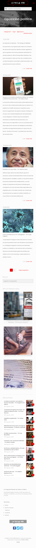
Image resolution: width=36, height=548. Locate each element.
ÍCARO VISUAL (25, 540)
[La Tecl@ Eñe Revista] (18, 3)
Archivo (7, 515)
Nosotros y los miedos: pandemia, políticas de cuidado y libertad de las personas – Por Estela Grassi (18, 98)
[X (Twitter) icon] (19, 542)
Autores (21, 32)
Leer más (29, 68)
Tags (13, 32)
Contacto (7, 512)
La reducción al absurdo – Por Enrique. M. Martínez (16, 43)
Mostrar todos (28, 33)
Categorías (7, 32)
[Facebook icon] (17, 542)
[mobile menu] (33, 3)
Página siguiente (23, 270)
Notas (6, 505)
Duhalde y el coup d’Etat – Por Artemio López (15, 169)
